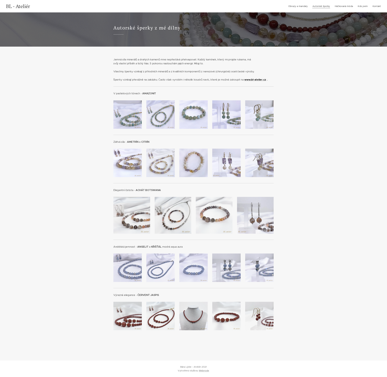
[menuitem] (299, 6)
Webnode (204, 370)
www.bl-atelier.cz (255, 79)
